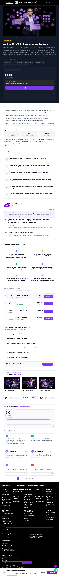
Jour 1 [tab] (6, 205)
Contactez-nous (48, 364)
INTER (12, 70)
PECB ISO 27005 (28, 513)
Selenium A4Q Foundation (16, 497)
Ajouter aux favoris (30, 92)
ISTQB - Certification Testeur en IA (18, 500)
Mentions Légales (6, 540)
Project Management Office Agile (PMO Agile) (7, 499)
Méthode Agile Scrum (27, 38)
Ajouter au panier (30, 88)
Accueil (4, 38)
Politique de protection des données (11, 537)
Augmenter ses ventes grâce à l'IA (28, 501)
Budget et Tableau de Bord (50, 514)
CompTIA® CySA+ (39, 493)
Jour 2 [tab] (13, 205)
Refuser (43, 572)
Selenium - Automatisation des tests (51, 498)
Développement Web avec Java (7, 514)
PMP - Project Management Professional (5, 494)
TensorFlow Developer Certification (27, 498)
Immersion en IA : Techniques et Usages (28, 506)
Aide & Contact (6, 553)
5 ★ (15, 430)
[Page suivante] (44, 478)
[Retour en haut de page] (55, 566)
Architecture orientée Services (6, 520)
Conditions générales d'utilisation (11, 534)
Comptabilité (49, 519)
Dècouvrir (8, 2)
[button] (49, 2)
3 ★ (23, 430)
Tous (10, 430)
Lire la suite (7, 145)
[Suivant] (53, 374)
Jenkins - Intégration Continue (51, 505)
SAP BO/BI (26, 520)
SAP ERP (26, 518)
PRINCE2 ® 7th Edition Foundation (7, 503)
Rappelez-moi (27, 562)
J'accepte (52, 572)
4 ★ (19, 430)
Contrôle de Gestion (51, 512)
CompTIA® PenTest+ (40, 495)
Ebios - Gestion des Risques (29, 516)
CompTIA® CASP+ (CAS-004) (39, 497)
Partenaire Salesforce (35, 533)
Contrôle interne (50, 517)
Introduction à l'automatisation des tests (51, 493)
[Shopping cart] (55, 2)
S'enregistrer (48, 296)
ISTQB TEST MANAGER (18, 495)
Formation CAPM (6, 505)
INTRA (29, 70)
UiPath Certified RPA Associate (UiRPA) (29, 493)
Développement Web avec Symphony (7, 524)
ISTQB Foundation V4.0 (17, 492)
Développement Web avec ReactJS (7, 517)
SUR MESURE (46, 70)
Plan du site (5, 543)
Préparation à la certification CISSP (39, 500)
